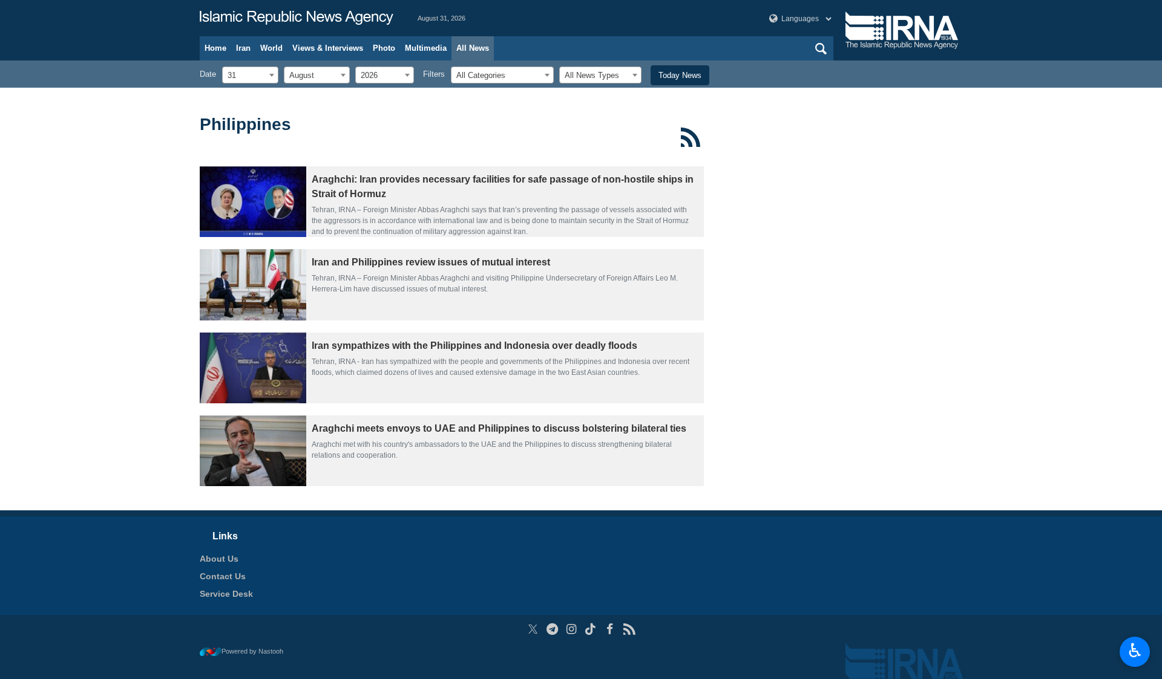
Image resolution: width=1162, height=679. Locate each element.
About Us (219, 559)
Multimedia (426, 48)
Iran (243, 48)
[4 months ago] (253, 201)
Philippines (245, 124)
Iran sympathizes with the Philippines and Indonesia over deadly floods (474, 345)
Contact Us (223, 576)
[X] (533, 629)
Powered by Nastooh (252, 651)
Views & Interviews (327, 48)
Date (208, 74)
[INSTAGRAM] (571, 629)
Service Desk (226, 594)
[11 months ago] (253, 450)
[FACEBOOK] (610, 629)
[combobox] (250, 75)
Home (215, 48)
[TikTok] (591, 629)
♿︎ (1135, 650)
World (271, 48)
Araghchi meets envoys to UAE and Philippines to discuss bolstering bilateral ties (499, 428)
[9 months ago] (253, 284)
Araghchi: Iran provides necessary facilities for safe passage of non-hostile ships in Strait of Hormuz (503, 186)
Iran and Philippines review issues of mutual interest (431, 262)
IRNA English (296, 18)
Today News (679, 75)
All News (472, 48)
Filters (434, 74)
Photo (384, 48)
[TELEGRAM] (552, 629)
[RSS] (690, 137)
